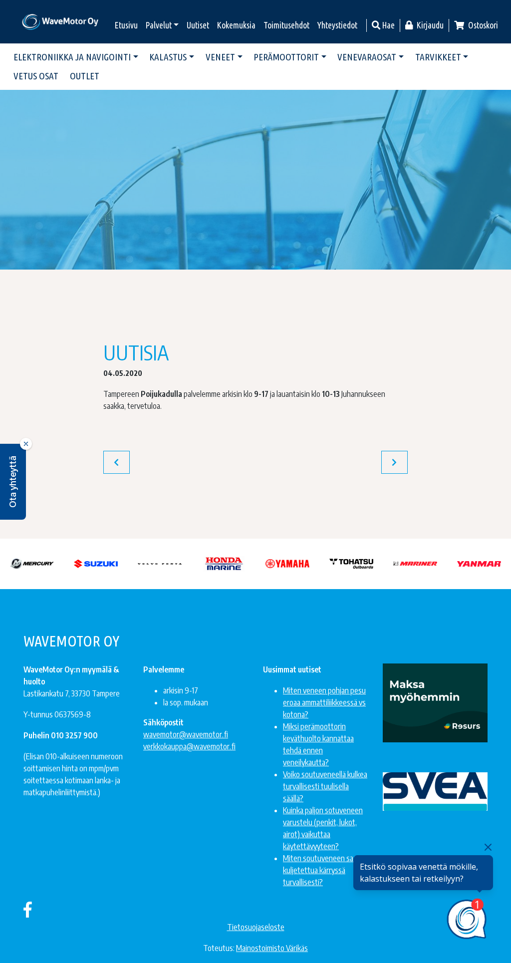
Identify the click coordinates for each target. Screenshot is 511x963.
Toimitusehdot (286, 25)
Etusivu (126, 25)
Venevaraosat (366, 56)
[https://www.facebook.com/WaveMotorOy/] (27, 909)
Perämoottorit (286, 56)
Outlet (84, 75)
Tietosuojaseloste (255, 927)
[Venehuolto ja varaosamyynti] (60, 21)
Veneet (220, 56)
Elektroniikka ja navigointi (72, 56)
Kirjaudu (429, 25)
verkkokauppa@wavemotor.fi (189, 746)
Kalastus (168, 56)
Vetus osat (35, 75)
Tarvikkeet (438, 56)
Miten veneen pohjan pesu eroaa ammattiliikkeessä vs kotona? (324, 702)
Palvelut (159, 25)
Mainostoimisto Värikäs (272, 948)
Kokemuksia (236, 25)
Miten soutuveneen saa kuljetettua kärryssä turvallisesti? (320, 870)
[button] (13, 482)
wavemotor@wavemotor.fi (185, 734)
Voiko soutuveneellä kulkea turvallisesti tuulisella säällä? (325, 786)
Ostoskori (482, 25)
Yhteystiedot (337, 25)
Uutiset (198, 25)
